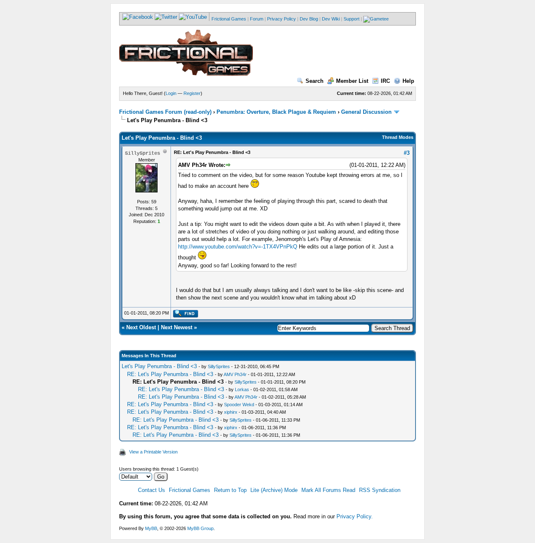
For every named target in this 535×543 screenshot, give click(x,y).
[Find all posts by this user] (185, 315)
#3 (407, 153)
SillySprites (219, 366)
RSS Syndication (379, 490)
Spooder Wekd (239, 404)
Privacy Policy (281, 18)
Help (408, 81)
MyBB (151, 528)
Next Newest (176, 327)
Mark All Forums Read (328, 490)
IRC (385, 81)
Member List (352, 81)
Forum (256, 18)
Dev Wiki (331, 18)
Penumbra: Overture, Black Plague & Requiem (276, 112)
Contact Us (151, 490)
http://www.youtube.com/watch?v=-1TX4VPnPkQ (237, 246)
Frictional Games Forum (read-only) (165, 112)
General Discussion (366, 112)
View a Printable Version (153, 451)
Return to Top (230, 490)
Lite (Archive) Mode (274, 490)
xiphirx (230, 412)
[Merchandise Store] (376, 18)
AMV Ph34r (235, 374)
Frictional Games (228, 18)
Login (171, 93)
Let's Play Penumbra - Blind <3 (159, 366)
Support (351, 18)
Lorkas (242, 389)
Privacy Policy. (354, 516)
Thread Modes (397, 137)
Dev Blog (309, 18)
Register (192, 93)
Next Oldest (141, 327)
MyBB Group (200, 528)
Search (315, 81)
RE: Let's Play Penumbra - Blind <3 (170, 374)
